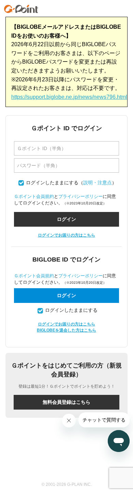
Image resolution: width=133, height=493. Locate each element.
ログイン (66, 295)
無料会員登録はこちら (66, 402)
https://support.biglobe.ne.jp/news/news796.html (69, 97)
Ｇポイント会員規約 (34, 196)
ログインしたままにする (52, 182)
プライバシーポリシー (80, 196)
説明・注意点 (97, 182)
